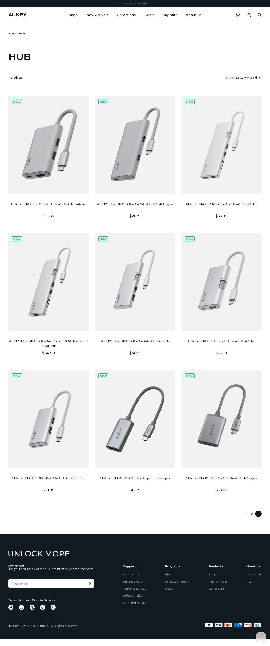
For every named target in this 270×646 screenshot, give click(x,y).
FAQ (249, 581)
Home (12, 33)
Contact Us (254, 574)
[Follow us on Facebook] (11, 607)
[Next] (258, 514)
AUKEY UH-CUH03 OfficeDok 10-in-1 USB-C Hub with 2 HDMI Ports (48, 344)
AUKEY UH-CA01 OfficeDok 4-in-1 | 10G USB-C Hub (48, 478)
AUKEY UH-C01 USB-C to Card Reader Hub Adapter (221, 478)
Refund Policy (133, 595)
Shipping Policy (134, 602)
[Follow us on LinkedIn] (53, 607)
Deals (149, 15)
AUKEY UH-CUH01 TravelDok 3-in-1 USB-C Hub (221, 341)
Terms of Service (134, 588)
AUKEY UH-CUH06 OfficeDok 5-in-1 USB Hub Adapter (48, 204)
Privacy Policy (133, 581)
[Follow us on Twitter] (32, 607)
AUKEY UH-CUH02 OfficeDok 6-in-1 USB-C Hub (135, 341)
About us (193, 15)
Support (170, 15)
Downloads (131, 574)
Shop (73, 15)
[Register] (89, 583)
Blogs (169, 574)
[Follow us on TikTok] (42, 607)
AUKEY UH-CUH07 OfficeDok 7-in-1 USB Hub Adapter (135, 204)
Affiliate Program (177, 581)
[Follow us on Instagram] (21, 607)
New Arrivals (97, 15)
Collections (126, 15)
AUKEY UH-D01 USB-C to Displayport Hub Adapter (135, 478)
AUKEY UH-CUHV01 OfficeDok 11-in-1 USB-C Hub (221, 204)
